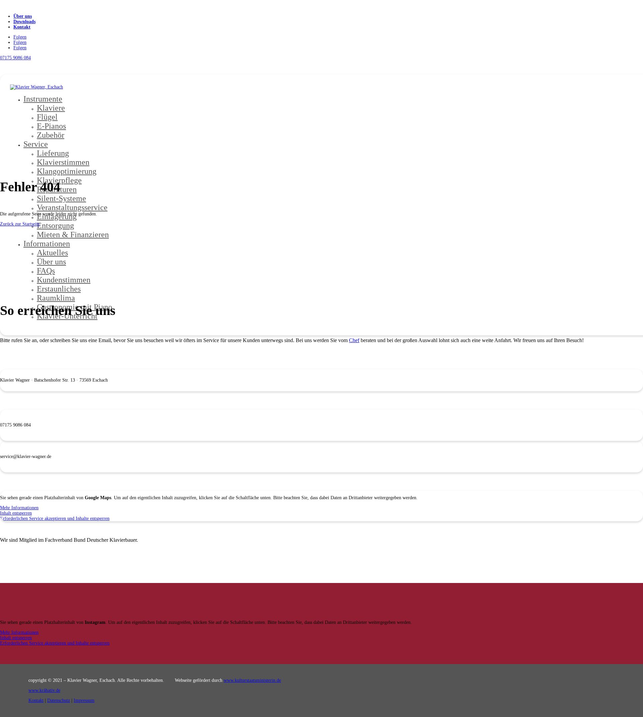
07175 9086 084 (15, 57)
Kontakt (21, 26)
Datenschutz (58, 700)
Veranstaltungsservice (72, 207)
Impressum (84, 700)
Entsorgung (55, 225)
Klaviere (51, 108)
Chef (354, 340)
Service (35, 144)
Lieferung (53, 153)
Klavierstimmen (63, 162)
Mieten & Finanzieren (73, 234)
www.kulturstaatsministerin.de (252, 680)
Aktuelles (52, 252)
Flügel (47, 117)
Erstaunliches (59, 288)
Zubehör (50, 135)
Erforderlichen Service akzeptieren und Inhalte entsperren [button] (55, 518)
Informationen (46, 243)
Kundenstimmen (63, 279)
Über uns (22, 16)
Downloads (24, 21)
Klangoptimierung (66, 171)
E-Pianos (51, 126)
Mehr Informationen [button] (19, 507)
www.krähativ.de (44, 690)
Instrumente (42, 98)
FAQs (46, 270)
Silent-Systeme (61, 198)
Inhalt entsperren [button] (16, 513)
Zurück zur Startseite (20, 223)
